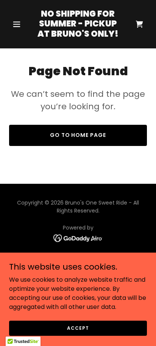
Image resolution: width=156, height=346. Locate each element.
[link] (78, 34)
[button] (19, 24)
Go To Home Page (78, 135)
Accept (78, 327)
